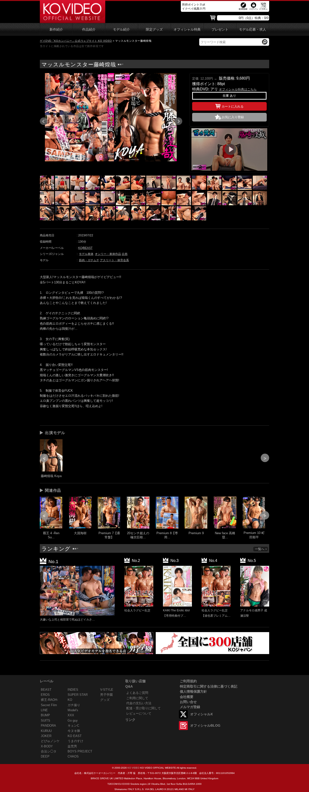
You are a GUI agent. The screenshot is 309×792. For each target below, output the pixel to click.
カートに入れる (233, 106)
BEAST (87, 248)
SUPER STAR (78, 694)
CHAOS (73, 756)
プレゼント (219, 29)
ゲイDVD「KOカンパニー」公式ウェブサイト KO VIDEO (76, 40)
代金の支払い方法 (138, 703)
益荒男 (72, 746)
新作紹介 (56, 29)
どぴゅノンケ (50, 741)
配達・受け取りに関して (143, 708)
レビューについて (138, 713)
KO (80, 248)
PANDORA (48, 725)
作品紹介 (89, 29)
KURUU (46, 731)
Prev (44, 121)
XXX (71, 715)
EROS (45, 694)
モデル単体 (86, 254)
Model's (73, 710)
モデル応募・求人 (252, 29)
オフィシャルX (201, 714)
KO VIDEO (133, 767)
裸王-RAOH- (49, 700)
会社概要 (186, 697)
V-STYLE (106, 689)
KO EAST (75, 736)
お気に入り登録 (233, 117)
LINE (44, 710)
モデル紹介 (121, 29)
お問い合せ (188, 702)
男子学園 (106, 694)
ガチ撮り (74, 705)
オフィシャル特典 (187, 29)
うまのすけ (75, 741)
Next (178, 121)
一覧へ (259, 549)
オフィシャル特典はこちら (238, 89)
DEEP (45, 756)
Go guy (73, 720)
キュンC (73, 725)
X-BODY (47, 746)
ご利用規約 (188, 681)
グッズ (105, 700)
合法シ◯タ (48, 751)
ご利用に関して (137, 698)
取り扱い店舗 (135, 681)
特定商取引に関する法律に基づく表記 (208, 686)
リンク (130, 720)
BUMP (45, 715)
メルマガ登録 (190, 707)
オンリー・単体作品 (108, 254)
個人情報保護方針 (193, 691)
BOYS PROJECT (80, 751)
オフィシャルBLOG (205, 725)
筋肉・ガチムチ (89, 260)
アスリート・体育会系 (114, 260)
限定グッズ (154, 29)
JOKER (46, 736)
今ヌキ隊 (74, 731)
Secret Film (49, 705)
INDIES (73, 689)
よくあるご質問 (137, 693)
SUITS (45, 720)
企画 (124, 254)
